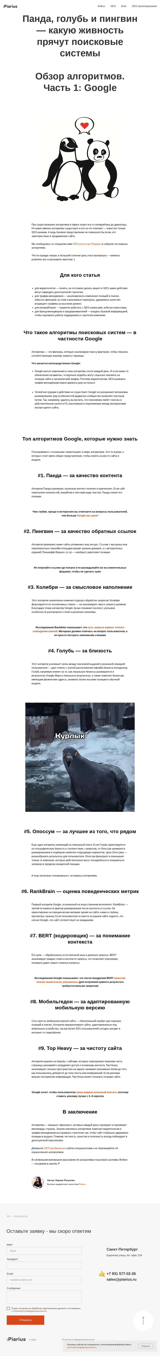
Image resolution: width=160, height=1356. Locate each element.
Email (10, 1273)
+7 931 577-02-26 (121, 1273)
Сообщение (13, 1288)
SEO (113, 6)
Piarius (82, 1184)
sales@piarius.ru (122, 1279)
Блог (124, 6)
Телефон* (12, 1259)
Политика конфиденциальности (78, 1339)
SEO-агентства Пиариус (87, 244)
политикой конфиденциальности (30, 1311)
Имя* (10, 1244)
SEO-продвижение (55, 1148)
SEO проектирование (144, 6)
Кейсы (101, 6)
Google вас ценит (88, 515)
